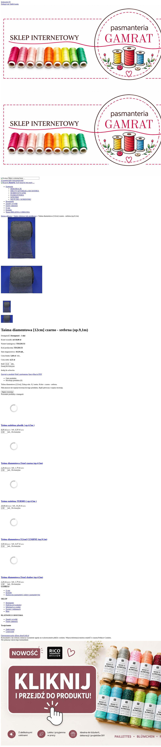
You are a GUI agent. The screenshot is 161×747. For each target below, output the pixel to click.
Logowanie (10, 632)
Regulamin (10, 201)
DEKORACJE (16, 189)
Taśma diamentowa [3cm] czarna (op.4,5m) (22, 463)
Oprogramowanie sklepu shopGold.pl (15, 636)
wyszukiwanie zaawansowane (12, 180)
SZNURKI (14, 197)
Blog (7, 611)
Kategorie (9, 187)
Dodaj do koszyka (7, 366)
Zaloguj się (5, 4)
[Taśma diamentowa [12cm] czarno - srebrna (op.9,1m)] (21, 300)
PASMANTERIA (17, 195)
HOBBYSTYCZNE (18, 193)
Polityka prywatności (13, 605)
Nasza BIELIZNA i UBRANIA (18, 212)
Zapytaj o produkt (7, 374)
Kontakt (9, 210)
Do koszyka (15, 432)
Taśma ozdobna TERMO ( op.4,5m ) (19, 501)
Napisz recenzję (7, 392)
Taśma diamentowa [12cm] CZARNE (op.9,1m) (24, 539)
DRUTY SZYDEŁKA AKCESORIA (24, 191)
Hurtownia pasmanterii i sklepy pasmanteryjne (23, 595)
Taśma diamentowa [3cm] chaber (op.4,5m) (22, 577)
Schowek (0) (5, 2)
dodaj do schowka (7, 370)
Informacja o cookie (13, 607)
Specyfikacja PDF (35, 374)
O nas (8, 208)
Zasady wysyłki (11, 204)
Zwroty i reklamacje (13, 609)
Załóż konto (14, 4)
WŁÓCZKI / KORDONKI (20, 199)
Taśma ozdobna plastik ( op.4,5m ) (17, 425)
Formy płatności (12, 206)
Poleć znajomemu (21, 374)
